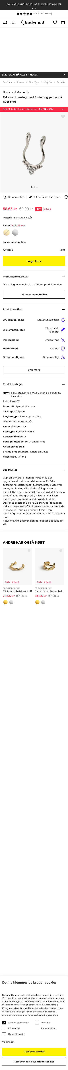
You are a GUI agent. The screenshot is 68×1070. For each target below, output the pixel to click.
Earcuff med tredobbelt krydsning (49, 591)
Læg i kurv (34, 261)
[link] (15, 232)
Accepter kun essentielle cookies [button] (34, 1061)
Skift (62, 250)
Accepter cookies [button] (34, 1051)
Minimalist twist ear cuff (17, 591)
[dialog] (34, 1023)
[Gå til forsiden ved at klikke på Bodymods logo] (34, 22)
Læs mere (34, 369)
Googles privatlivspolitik (16, 1008)
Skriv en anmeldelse (34, 294)
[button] (32, 8)
